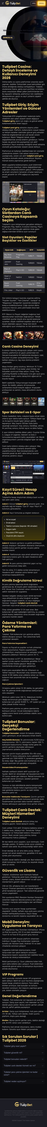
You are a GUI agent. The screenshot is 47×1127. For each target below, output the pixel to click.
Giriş (33, 3)
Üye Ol (41, 3)
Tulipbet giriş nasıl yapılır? (15, 1046)
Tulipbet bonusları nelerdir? (15, 1059)
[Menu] (3, 3)
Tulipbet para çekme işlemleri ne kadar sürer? (21, 1073)
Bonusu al (8, 37)
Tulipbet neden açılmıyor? (15, 1081)
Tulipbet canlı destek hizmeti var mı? (20, 1065)
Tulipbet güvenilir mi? (13, 1053)
